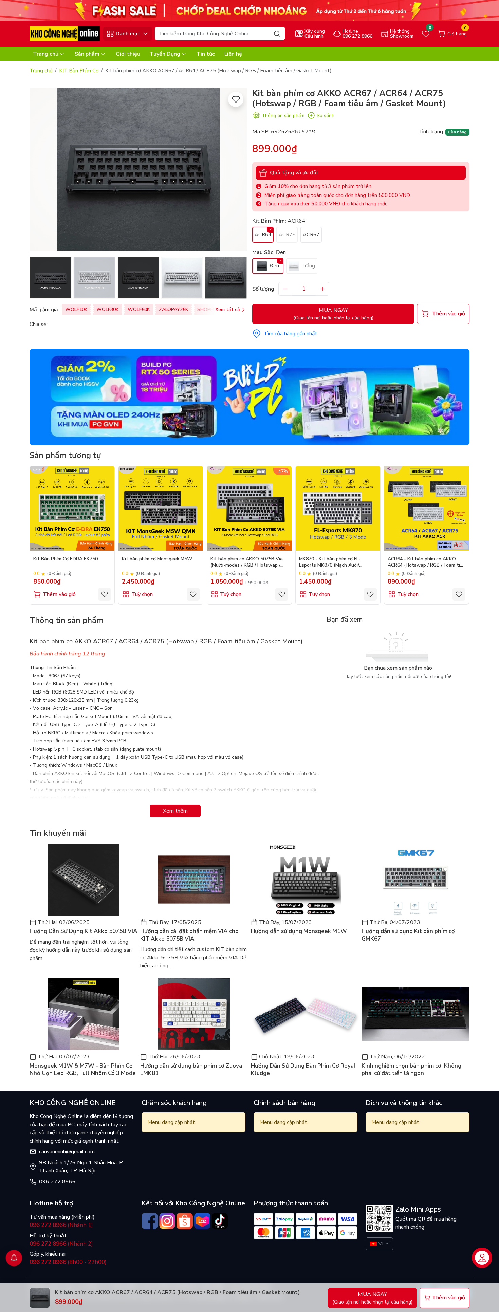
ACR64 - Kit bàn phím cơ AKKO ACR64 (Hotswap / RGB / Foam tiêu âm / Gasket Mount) (426, 562)
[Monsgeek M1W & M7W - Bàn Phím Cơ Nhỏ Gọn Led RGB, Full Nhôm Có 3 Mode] (83, 1014)
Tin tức (206, 54)
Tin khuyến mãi (58, 833)
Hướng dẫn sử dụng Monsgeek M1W (299, 931)
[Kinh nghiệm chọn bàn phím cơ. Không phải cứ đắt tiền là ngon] (415, 1014)
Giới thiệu (128, 54)
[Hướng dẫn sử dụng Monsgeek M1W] (305, 880)
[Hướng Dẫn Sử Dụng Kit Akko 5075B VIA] (83, 880)
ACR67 (311, 234)
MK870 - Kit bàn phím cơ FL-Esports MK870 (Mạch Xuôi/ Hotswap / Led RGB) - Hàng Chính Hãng (336, 562)
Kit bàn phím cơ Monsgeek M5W (157, 559)
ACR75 (287, 234)
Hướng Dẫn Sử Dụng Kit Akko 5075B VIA (83, 931)
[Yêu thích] (235, 99)
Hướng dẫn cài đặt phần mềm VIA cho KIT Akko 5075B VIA (189, 935)
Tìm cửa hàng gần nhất (290, 333)
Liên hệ (233, 54)
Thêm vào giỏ (59, 594)
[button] (39, 170)
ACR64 (263, 234)
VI (380, 1244)
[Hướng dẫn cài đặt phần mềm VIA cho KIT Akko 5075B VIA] (194, 880)
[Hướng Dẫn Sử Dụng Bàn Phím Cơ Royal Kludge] (305, 1014)
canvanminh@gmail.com (67, 1152)
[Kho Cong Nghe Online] (249, 10)
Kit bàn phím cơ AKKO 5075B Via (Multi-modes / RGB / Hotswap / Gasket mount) (246, 562)
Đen (273, 265)
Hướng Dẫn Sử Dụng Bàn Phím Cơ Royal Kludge (303, 1069)
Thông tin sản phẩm (283, 115)
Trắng (307, 265)
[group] (138, 169)
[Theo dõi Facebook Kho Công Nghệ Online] (150, 1221)
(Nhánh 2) (61, 1244)
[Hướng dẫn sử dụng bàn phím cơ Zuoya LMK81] (194, 1014)
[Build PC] (249, 396)
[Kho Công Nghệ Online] (65, 33)
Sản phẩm (87, 54)
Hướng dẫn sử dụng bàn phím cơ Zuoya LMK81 (191, 1069)
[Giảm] (285, 289)
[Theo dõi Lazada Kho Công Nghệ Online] (202, 1221)
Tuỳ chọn (142, 594)
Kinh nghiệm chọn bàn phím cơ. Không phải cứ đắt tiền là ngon (411, 1069)
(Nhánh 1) (61, 1225)
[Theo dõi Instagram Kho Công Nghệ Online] (167, 1221)
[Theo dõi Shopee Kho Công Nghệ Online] (185, 1221)
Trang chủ (45, 54)
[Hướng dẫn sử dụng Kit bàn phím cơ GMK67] (415, 880)
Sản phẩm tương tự (65, 455)
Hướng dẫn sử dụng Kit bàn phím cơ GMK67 (408, 935)
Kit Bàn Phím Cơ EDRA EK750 (65, 559)
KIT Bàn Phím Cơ (78, 70)
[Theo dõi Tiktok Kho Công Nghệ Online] (220, 1221)
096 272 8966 (57, 1181)
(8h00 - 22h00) (68, 1262)
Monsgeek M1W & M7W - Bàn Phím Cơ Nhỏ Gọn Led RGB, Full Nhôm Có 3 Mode (83, 1069)
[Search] (277, 33)
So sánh (325, 115)
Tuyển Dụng (165, 54)
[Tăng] (322, 289)
